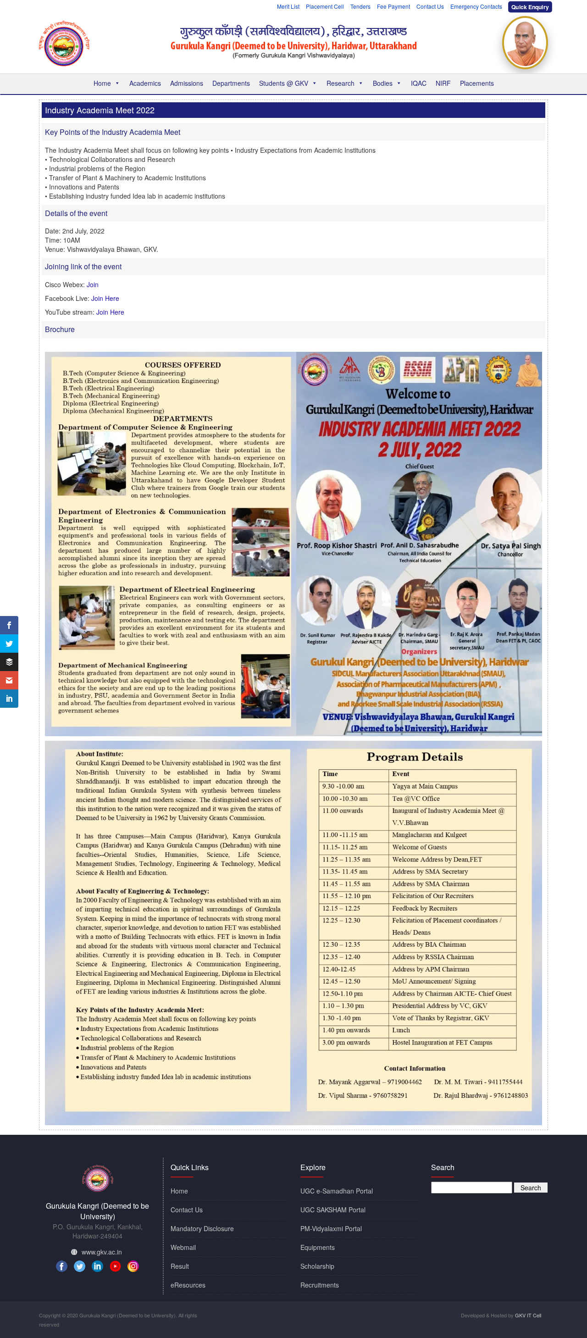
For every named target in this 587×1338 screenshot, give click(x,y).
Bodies (383, 83)
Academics (145, 83)
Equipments (317, 1247)
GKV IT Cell (528, 1315)
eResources (188, 1284)
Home (102, 83)
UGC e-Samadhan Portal (336, 1190)
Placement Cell (325, 6)
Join (93, 284)
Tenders (360, 6)
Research (340, 83)
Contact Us (430, 6)
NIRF (443, 83)
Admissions (186, 83)
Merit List (288, 6)
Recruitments (319, 1284)
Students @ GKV (283, 83)
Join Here (105, 298)
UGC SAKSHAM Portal (332, 1209)
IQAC (418, 83)
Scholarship (317, 1266)
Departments (231, 83)
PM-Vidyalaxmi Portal (331, 1228)
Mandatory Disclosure (202, 1228)
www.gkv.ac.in (102, 1251)
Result (180, 1266)
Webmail (183, 1247)
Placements (477, 83)
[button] (117, 83)
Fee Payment (393, 6)
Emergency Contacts (476, 6)
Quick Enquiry (530, 6)
